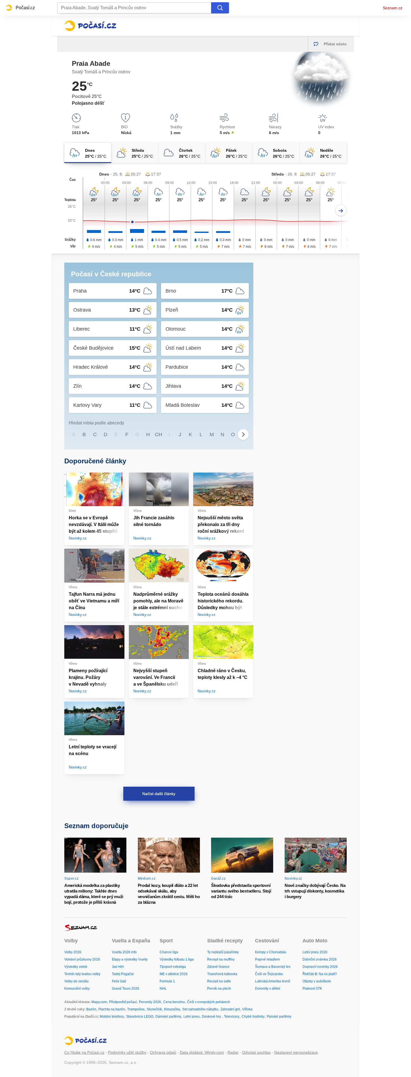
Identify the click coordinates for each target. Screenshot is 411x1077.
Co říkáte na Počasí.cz (84, 1052)
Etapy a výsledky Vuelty (130, 959)
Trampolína (136, 1009)
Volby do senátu (76, 981)
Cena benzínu (174, 1002)
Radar (233, 1052)
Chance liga (169, 952)
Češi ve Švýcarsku (269, 974)
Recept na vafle (219, 981)
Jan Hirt (118, 967)
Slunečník (154, 1009)
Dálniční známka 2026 (320, 959)
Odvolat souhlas (256, 1052)
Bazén (91, 1009)
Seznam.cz (392, 8)
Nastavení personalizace (296, 1052)
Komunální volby (77, 988)
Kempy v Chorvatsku (270, 952)
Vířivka (247, 1009)
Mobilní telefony (112, 1016)
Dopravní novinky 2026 (320, 967)
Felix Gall (119, 981)
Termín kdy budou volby (82, 974)
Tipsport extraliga (173, 967)
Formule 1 (167, 981)
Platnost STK (312, 988)
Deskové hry (212, 1016)
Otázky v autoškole (317, 981)
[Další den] (341, 210)
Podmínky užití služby (127, 1052)
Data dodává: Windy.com (202, 1052)
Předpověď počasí (123, 1002)
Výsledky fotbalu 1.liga (177, 959)
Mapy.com (99, 1002)
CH (158, 434)
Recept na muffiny (221, 959)
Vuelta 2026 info (124, 952)
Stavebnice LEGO (139, 1016)
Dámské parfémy (168, 1016)
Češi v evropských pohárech (208, 1002)
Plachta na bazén (111, 1009)
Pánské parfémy (279, 1016)
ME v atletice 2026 (174, 974)
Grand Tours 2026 (125, 988)
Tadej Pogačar (123, 974)
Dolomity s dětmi (267, 988)
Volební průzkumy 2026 (82, 959)
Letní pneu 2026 (315, 952)
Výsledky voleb (75, 967)
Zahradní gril (230, 1009)
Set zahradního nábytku (200, 1009)
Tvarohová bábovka (222, 974)
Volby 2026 (72, 952)
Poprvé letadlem (267, 959)
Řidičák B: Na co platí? (320, 974)
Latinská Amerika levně (272, 981)
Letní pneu (191, 1016)
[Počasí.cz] (90, 25)
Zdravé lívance (218, 967)
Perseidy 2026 (150, 1002)
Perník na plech (219, 988)
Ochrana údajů (163, 1052)
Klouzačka (172, 1009)
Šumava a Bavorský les (272, 967)
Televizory (231, 1016)
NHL (163, 988)
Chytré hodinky (253, 1016)
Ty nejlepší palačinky (223, 952)
